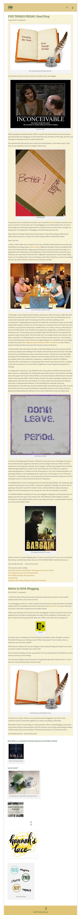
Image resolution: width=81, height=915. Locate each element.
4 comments (21, 20)
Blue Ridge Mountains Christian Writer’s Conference (41, 342)
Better (51, 222)
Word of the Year (55, 606)
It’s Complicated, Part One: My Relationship (23, 573)
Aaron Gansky (35, 247)
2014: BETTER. (13, 578)
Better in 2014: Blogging (23, 588)
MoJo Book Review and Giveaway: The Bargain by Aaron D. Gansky (31, 570)
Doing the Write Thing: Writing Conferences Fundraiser (27, 580)
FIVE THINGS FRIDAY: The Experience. (21, 575)
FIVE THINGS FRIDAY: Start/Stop (29, 16)
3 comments (21, 592)
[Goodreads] (46, 908)
